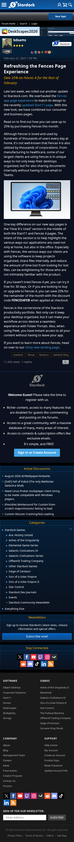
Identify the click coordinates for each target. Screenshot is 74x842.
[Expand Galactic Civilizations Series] (6, 556)
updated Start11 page (37, 105)
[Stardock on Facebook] (26, 657)
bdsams (19, 40)
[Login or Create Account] (59, 5)
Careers (7, 760)
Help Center (51, 745)
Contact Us (9, 781)
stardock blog (60, 354)
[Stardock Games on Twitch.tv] (40, 657)
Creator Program (12, 775)
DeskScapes (9, 708)
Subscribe (57, 817)
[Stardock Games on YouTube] (33, 657)
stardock (18, 354)
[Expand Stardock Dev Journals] (6, 592)
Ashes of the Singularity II (54, 687)
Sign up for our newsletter (23, 811)
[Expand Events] (6, 598)
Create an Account (54, 755)
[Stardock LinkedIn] (43, 663)
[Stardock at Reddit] (23, 663)
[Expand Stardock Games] (2, 530)
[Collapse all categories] (70, 529)
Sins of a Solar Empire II (53, 703)
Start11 (7, 697)
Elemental (45, 692)
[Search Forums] (70, 5)
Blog (5, 750)
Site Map (61, 835)
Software (10, 680)
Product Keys (51, 760)
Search (23, 23)
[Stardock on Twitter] (20, 657)
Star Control (47, 708)
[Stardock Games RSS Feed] (50, 663)
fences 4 (43, 354)
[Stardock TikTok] (37, 663)
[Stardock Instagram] (47, 657)
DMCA (50, 835)
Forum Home (8, 23)
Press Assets (10, 770)
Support (50, 738)
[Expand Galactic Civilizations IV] (6, 551)
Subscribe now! (37, 636)
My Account (51, 750)
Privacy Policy (15, 835)
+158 (7, 51)
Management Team (14, 755)
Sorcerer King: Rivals (51, 728)
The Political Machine (52, 713)
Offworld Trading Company (55, 718)
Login (34, 23)
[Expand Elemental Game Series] (6, 546)
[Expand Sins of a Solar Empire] (6, 577)
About (6, 745)
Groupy (7, 718)
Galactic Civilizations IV (53, 697)
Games (45, 680)
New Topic (60, 16)
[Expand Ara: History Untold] (6, 535)
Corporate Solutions (14, 692)
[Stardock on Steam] (54, 657)
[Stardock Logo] (21, 4)
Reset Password (53, 765)
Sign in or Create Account (37, 452)
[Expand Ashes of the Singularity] (6, 540)
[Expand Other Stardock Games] (6, 566)
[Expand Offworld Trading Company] (6, 561)
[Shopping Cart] (64, 5)
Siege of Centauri (49, 723)
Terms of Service (34, 835)
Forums (7, 786)
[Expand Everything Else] (2, 609)
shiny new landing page (42, 347)
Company (10, 738)
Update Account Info (56, 770)
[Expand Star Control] (6, 587)
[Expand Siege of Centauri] (6, 572)
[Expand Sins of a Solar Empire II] (6, 582)
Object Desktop (11, 687)
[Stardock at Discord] (30, 663)
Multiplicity (9, 713)
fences (31, 354)
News (6, 765)
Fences (7, 703)
